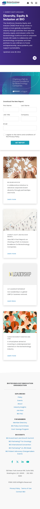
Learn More (11, 301)
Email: (5, 124)
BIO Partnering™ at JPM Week (20, 448)
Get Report (20, 142)
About (20, 404)
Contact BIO (20, 492)
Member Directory (20, 422)
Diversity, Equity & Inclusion (14, 12)
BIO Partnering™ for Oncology (20, 441)
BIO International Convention (20, 445)
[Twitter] (17, 462)
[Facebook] (12, 462)
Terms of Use (26, 488)
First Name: (7, 105)
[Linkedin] (23, 462)
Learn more (11, 199)
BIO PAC (20, 414)
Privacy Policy (15, 488)
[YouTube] (28, 462)
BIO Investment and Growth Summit (20, 438)
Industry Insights (20, 407)
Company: (25, 115)
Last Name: (25, 105)
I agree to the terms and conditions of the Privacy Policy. (20, 136)
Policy (20, 397)
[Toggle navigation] (36, 3)
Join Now (20, 410)
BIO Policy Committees (20, 426)
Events (20, 400)
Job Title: (6, 115)
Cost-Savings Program (20, 429)
